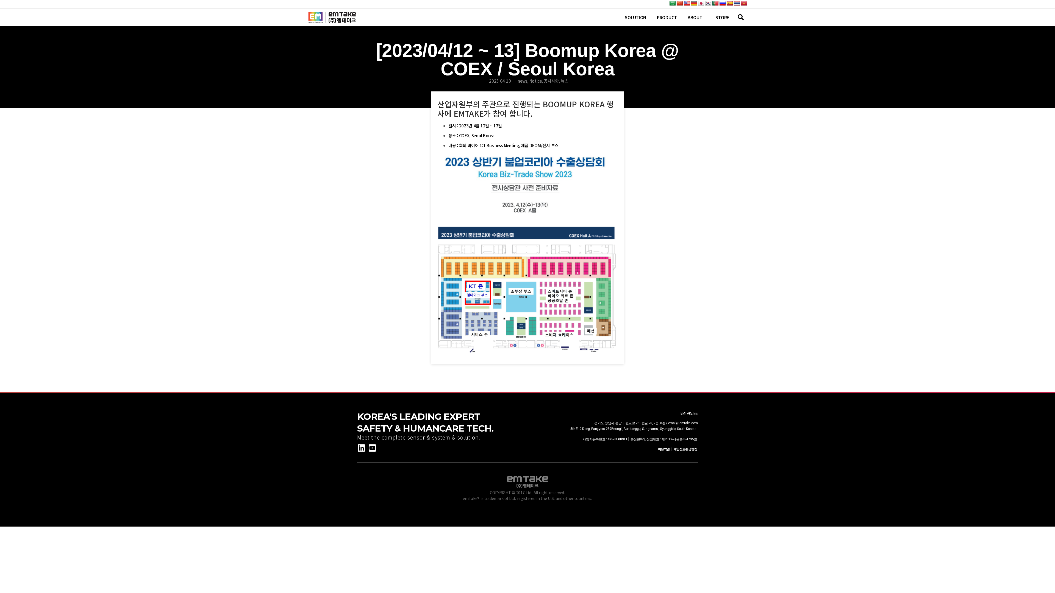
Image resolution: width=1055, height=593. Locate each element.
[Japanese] (701, 3)
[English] (687, 3)
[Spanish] (729, 3)
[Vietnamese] (744, 3)
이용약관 (664, 449)
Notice (535, 81)
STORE (722, 17)
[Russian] (722, 3)
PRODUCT (667, 17)
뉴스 (564, 81)
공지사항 (551, 81)
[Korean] (708, 3)
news (522, 81)
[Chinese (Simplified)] (679, 3)
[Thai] (737, 3)
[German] (694, 3)
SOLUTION (635, 17)
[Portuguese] (715, 3)
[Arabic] (672, 3)
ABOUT (695, 17)
